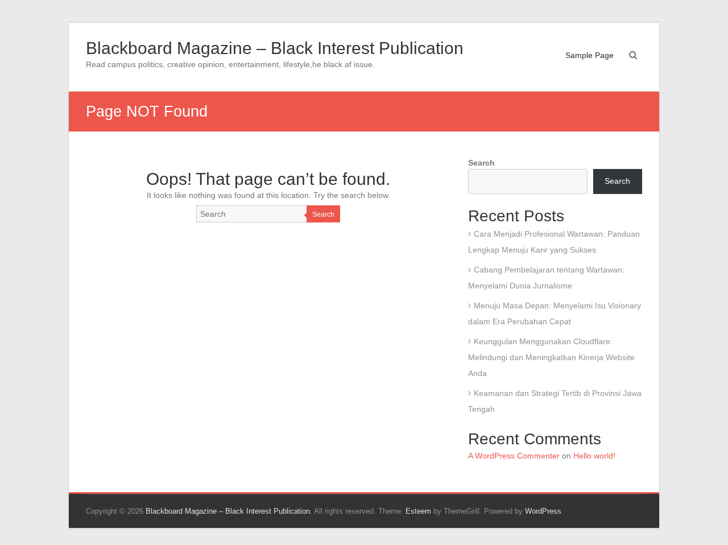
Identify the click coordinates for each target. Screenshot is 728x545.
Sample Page (589, 55)
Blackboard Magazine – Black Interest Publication (275, 48)
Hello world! (594, 455)
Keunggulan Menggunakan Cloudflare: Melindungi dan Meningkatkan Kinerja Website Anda (551, 357)
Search (323, 214)
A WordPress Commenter (514, 455)
